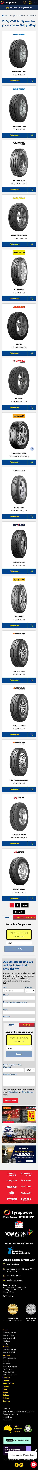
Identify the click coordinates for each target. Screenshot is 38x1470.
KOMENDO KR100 (19, 835)
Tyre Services (7, 1369)
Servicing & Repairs (10, 1366)
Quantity (28, 987)
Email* (5, 1009)
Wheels (6, 1347)
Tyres (5, 1330)
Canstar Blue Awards (10, 1414)
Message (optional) (10, 1074)
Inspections (6, 1364)
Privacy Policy (13, 1092)
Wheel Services (8, 1372)
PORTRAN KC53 (19, 181)
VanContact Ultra (19, 453)
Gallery (6, 1395)
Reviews (6, 1401)
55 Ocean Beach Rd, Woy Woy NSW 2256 (20, 1270)
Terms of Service (27, 1092)
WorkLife (19, 399)
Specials (6, 1377)
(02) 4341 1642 (14, 1276)
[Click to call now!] (25, 2)
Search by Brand (9, 1338)
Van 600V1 (19, 617)
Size (4, 987)
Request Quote (10, 1100)
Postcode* (7, 1016)
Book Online (8, 1383)
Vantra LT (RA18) (19, 671)
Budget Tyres (7, 1417)
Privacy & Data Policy (15, 1459)
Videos (6, 1398)
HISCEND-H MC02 (19, 562)
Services (6, 1355)
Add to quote (14, 80)
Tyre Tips (6, 1344)
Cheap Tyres (7, 1420)
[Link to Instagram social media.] (21, 1465)
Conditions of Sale (28, 1459)
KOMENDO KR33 (19, 889)
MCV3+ (19, 344)
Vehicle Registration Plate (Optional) (12, 1066)
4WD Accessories (9, 1358)
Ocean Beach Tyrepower (21, 7)
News (5, 1392)
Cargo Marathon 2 (19, 235)
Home (6, 16)
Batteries (6, 1361)
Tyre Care (6, 1341)
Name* (6, 995)
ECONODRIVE (19, 290)
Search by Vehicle (9, 1333)
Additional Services (10, 1375)
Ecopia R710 (19, 508)
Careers (6, 1386)
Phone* (15, 1002)
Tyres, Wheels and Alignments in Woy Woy (18, 1411)
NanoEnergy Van (19, 72)
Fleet (5, 1389)
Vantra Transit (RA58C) (19, 780)
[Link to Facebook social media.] (17, 1465)
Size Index (6, 1408)
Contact (6, 1380)
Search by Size (8, 1335)
